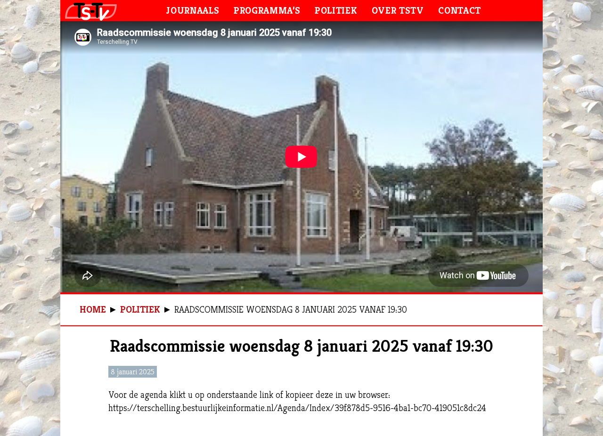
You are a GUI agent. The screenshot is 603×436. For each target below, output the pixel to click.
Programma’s (267, 10)
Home (93, 309)
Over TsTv (398, 10)
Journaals (192, 10)
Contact (459, 10)
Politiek (336, 10)
